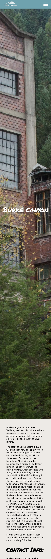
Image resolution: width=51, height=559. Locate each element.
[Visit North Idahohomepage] (10, 4)
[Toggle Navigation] (45, 4)
